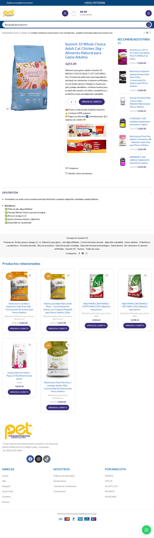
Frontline (6, 496)
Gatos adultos (131, 242)
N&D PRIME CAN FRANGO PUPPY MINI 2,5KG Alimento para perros (96, 306)
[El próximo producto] (150, 32)
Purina (5, 476)
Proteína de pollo (28, 245)
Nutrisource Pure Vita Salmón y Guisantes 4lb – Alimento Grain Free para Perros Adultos (141, 140)
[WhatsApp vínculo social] (86, 253)
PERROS (109, 476)
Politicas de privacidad (64, 476)
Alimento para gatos (51, 242)
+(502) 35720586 (94, 3)
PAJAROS (109, 491)
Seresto (6, 502)
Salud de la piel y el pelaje (67, 245)
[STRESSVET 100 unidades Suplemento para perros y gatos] (123, 123)
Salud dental (117, 245)
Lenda (19, 382)
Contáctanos (60, 491)
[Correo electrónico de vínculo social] (83, 253)
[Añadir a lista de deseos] (29, 275)
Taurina (80, 249)
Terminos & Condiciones (65, 486)
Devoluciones (60, 481)
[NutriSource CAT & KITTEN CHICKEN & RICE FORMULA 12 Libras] (123, 56)
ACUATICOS (111, 486)
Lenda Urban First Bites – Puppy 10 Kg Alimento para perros (19, 375)
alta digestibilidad (71, 242)
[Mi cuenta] (65, 13)
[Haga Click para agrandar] (8, 109)
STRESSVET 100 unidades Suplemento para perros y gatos (140, 121)
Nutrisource (19, 319)
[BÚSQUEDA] (148, 24)
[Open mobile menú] (148, 13)
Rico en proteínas (46, 245)
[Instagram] (38, 459)
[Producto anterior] (144, 32)
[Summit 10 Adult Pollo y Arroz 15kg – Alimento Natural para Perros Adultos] (123, 104)
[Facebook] (30, 459)
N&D (96, 316)
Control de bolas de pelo (91, 242)
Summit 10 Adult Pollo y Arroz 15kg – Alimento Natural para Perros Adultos (140, 102)
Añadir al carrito (92, 101)
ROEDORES (110, 496)
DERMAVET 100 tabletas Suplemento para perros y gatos (139, 160)
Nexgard (6, 486)
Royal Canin (7, 491)
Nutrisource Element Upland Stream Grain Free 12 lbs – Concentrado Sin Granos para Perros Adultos (139, 78)
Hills (4, 481)
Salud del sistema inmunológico (94, 245)
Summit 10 (25, 33)
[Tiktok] (47, 459)
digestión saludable (114, 242)
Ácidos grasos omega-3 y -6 (28, 242)
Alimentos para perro (24, 316)
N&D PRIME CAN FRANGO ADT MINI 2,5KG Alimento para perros (135, 306)
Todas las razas (92, 249)
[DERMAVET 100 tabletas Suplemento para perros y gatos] (123, 162)
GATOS (108, 481)
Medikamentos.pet (10, 33)
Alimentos (9, 316)
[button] (146, 529)
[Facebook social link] (79, 253)
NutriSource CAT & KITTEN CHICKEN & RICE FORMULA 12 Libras (140, 54)
